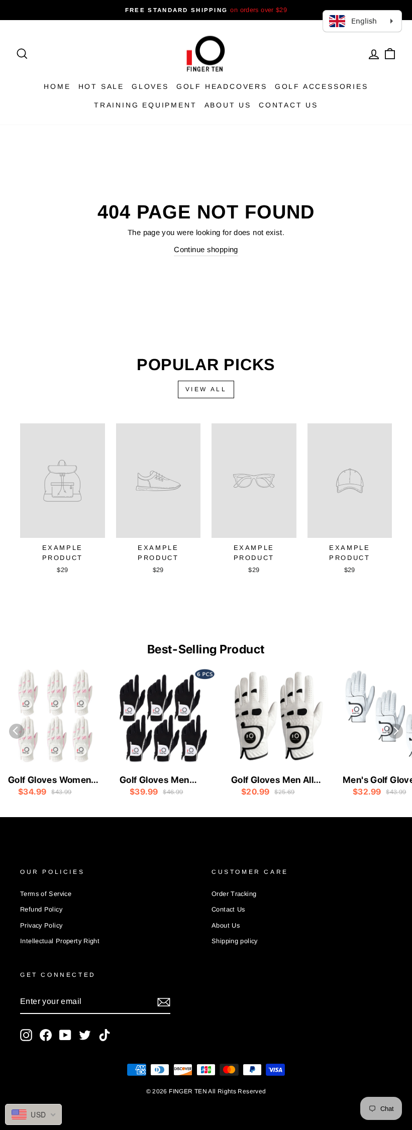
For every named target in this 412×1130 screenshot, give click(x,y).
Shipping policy (235, 941)
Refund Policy (41, 909)
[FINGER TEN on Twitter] (85, 1035)
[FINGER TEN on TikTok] (104, 1035)
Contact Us (288, 105)
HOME (57, 86)
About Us (227, 105)
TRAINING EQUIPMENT (145, 105)
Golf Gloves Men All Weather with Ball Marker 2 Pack (272, 780)
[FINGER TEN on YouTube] (65, 1035)
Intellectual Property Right (59, 941)
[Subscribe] (163, 1001)
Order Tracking (234, 893)
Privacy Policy (41, 925)
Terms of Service (45, 893)
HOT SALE (101, 86)
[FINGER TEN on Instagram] (26, 1035)
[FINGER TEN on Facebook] (46, 1035)
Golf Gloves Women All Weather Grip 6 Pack (49, 780)
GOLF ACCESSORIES (321, 86)
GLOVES (150, 86)
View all (206, 389)
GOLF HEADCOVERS (221, 86)
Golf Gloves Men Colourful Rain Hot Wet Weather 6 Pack (163, 780)
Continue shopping (206, 249)
